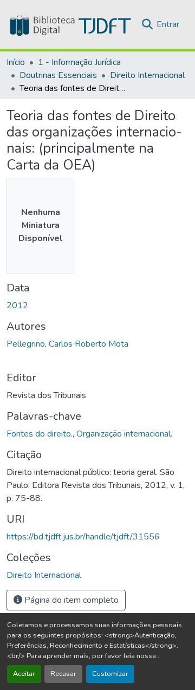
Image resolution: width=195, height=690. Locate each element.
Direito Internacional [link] (147, 75)
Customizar (110, 674)
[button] (69, 24)
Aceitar (24, 674)
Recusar (63, 674)
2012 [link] (17, 305)
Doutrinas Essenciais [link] (58, 75)
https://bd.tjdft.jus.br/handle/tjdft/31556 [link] (83, 537)
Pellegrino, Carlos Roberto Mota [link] (67, 344)
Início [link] (15, 62)
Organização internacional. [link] (124, 434)
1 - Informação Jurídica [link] (79, 62)
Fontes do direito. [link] (39, 434)
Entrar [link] (168, 24)
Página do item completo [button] (70, 600)
